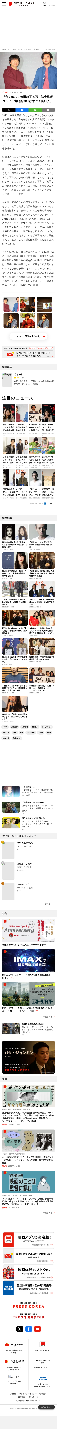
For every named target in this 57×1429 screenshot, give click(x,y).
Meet (15, 732)
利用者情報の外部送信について (28, 1401)
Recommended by (36, 503)
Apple (40, 732)
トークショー (47, 727)
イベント (6, 732)
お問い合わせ (32, 1397)
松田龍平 (35, 727)
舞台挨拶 (6, 738)
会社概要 (13, 1394)
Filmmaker (31, 732)
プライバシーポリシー (28, 1394)
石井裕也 (24, 727)
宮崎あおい (17, 738)
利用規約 (42, 1394)
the (21, 732)
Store (49, 732)
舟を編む (23, 119)
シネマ (5, 727)
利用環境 (21, 1397)
